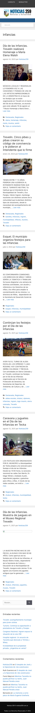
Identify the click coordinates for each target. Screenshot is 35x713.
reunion (25, 220)
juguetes (23, 585)
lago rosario (21, 401)
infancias (22, 120)
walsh (17, 123)
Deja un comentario (13, 126)
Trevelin (6, 223)
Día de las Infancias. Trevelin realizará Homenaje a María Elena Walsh (15, 50)
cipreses (26, 398)
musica (11, 123)
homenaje (14, 120)
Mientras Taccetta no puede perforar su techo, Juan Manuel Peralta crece (17, 678)
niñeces (18, 220)
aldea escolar (11, 398)
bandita (9, 217)
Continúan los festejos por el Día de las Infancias (17, 326)
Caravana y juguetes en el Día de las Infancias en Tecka (15, 421)
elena (8, 120)
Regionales (19, 117)
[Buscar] (29, 602)
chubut (19, 398)
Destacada (10, 117)
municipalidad (8, 220)
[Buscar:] (15, 602)
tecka (5, 498)
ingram (23, 217)
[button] (29, 20)
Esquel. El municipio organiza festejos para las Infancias (16, 240)
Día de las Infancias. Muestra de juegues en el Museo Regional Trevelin (17, 516)
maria (5, 123)
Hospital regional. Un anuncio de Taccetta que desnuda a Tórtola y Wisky (16, 639)
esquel (8, 309)
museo (5, 588)
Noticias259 (7, 665)
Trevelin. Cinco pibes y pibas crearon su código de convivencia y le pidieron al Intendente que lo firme (17, 144)
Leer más (6, 111)
